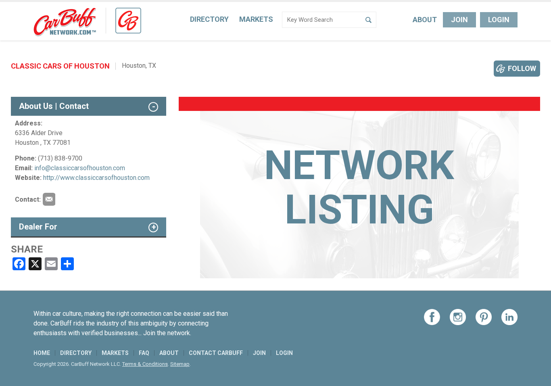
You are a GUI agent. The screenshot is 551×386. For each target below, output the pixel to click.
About (425, 19)
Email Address (48, 199)
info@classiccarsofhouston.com (79, 168)
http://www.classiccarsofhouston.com (96, 178)
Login (498, 19)
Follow (522, 68)
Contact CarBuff (216, 353)
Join (459, 19)
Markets (256, 19)
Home (41, 353)
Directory (209, 19)
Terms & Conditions (145, 364)
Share (27, 249)
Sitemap (180, 364)
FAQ (144, 353)
